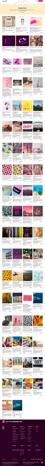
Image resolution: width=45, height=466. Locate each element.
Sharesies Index (22, 436)
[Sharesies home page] (4, 1)
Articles (29, 439)
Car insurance (22, 451)
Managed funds (15, 436)
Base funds (29, 428)
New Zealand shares (15, 437)
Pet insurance (22, 453)
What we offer (17, 2)
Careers (37, 428)
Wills (21, 454)
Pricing (26, 2)
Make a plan (29, 431)
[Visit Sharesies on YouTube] (40, 459)
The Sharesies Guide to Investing (23, 438)
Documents (29, 434)
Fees (28, 436)
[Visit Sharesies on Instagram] (31, 459)
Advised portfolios (15, 428)
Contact (37, 431)
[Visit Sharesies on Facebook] (38, 459)
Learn (28, 2)
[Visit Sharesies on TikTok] (35, 459)
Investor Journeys (22, 431)
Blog (36, 429)
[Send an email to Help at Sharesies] (42, 459)
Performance (30, 437)
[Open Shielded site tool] (42, 462)
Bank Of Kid (22, 429)
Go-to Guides (22, 434)
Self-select (29, 429)
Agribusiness (14, 431)
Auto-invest (14, 429)
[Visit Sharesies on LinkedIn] (33, 459)
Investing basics (22, 428)
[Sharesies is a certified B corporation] (3, 427)
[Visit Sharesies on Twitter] (37, 459)
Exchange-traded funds (16, 434)
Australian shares (15, 439)
